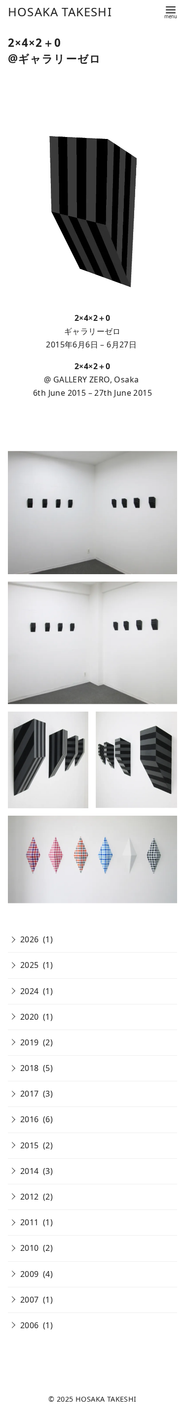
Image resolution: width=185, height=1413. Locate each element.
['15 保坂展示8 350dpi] (92, 859)
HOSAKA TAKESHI (60, 11)
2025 (29, 965)
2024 (29, 991)
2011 (29, 1222)
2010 (29, 1247)
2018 (29, 1068)
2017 (29, 1093)
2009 (29, 1274)
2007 (29, 1299)
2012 (29, 1196)
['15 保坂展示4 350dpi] (92, 643)
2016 (29, 1119)
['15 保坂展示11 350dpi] (48, 760)
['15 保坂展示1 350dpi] (92, 512)
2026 (29, 939)
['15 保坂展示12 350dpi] (136, 760)
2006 (29, 1325)
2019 (29, 1042)
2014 (29, 1171)
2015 (29, 1145)
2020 (29, 1016)
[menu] (170, 11)
